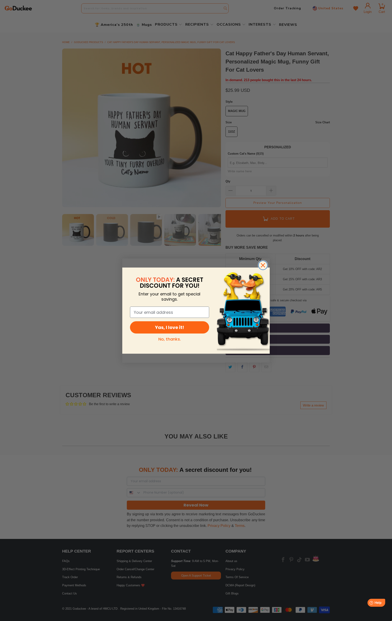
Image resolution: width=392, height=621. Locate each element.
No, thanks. (169, 339)
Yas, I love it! (169, 327)
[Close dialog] (262, 265)
